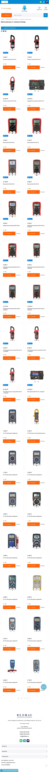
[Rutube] (46, 2)
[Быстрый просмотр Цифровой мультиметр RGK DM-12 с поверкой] (14, 257)
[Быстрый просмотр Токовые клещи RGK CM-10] (14, 49)
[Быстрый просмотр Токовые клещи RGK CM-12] (38, 49)
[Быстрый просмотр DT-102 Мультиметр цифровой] (14, 464)
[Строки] (5, 31)
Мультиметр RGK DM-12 (33, 142)
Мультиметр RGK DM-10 (8, 142)
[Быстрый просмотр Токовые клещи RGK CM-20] (14, 91)
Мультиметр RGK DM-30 (33, 184)
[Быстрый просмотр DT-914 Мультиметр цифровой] (38, 672)
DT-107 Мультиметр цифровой (10, 599)
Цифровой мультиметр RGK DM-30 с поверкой (11, 309)
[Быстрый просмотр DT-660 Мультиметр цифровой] (38, 506)
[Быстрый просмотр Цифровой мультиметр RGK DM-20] (14, 215)
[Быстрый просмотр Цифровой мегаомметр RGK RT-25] (38, 91)
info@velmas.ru (24, 736)
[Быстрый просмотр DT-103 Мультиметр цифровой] (38, 464)
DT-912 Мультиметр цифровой (10, 640)
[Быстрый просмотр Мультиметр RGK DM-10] (14, 132)
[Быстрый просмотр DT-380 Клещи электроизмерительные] (38, 423)
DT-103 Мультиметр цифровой (34, 474)
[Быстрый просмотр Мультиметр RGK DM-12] (38, 132)
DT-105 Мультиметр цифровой (10, 516)
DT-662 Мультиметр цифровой (34, 557)
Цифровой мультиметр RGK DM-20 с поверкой (36, 268)
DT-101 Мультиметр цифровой (10, 433)
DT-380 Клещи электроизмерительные (36, 433)
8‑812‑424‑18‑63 (24, 732)
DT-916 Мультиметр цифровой (34, 640)
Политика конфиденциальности (8, 762)
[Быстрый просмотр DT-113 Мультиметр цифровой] (38, 589)
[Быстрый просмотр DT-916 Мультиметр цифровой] (38, 631)
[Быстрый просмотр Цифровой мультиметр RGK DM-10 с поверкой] (38, 215)
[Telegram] (43, 2)
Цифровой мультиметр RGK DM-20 (11, 225)
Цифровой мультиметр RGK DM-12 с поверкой (11, 268)
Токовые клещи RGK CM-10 (9, 59)
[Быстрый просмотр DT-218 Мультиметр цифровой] (14, 672)
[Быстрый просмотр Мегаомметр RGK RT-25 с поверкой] (38, 381)
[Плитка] (1, 31)
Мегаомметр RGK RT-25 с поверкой (35, 391)
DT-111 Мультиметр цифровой (10, 557)
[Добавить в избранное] (10, 49)
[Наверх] (46, 765)
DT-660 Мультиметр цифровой (34, 516)
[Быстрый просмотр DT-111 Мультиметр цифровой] (14, 547)
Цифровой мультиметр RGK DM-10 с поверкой (36, 226)
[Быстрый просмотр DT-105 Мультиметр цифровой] (14, 506)
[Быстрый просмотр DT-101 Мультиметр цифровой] (14, 423)
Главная (2, 19)
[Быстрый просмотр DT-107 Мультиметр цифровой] (14, 589)
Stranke (8, 764)
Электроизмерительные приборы (12, 19)
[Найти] (46, 15)
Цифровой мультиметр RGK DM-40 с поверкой (36, 309)
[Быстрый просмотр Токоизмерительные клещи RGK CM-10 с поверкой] (14, 340)
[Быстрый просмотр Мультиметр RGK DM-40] (14, 174)
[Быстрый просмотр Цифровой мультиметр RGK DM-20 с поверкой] (38, 257)
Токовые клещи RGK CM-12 (33, 59)
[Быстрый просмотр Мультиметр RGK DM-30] (38, 174)
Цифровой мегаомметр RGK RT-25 (35, 101)
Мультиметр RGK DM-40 (8, 184)
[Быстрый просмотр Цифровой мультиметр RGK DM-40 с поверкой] (38, 298)
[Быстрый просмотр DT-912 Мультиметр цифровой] (14, 631)
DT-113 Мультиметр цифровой (34, 599)
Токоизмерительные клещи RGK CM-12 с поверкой (36, 351)
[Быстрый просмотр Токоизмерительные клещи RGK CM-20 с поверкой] (14, 381)
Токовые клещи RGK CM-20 (9, 101)
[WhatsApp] (41, 2)
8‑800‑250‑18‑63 (24, 734)
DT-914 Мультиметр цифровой (34, 682)
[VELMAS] (24, 8)
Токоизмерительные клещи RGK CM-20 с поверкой (12, 392)
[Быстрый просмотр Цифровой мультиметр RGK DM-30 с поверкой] (14, 298)
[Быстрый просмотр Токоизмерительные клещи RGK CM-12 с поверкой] (38, 340)
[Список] (3, 31)
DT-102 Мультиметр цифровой (10, 474)
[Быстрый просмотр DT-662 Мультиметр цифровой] (38, 547)
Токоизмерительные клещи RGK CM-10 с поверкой (12, 351)
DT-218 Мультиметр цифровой (10, 682)
